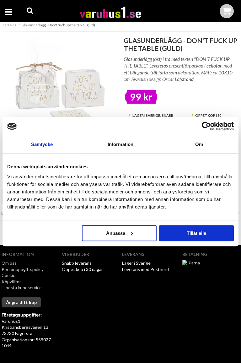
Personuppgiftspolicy (23, 269)
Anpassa (115, 233)
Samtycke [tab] (42, 144)
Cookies (10, 275)
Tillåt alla (196, 233)
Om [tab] (199, 144)
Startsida (9, 25)
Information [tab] (120, 144)
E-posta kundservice (22, 287)
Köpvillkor (11, 281)
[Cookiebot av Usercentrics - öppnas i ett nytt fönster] (206, 126)
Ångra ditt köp (21, 302)
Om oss (9, 263)
